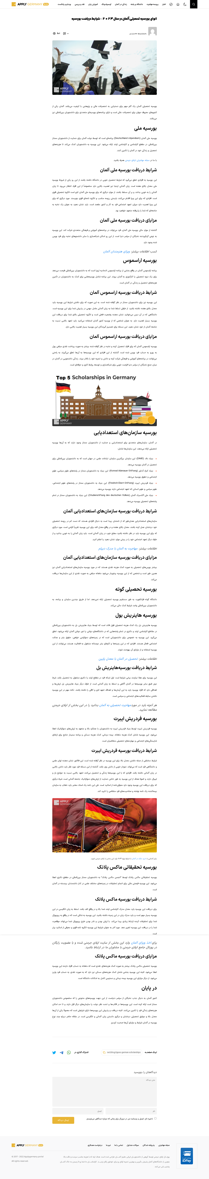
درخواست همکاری (95, 1145)
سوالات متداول (133, 1145)
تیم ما (108, 1145)
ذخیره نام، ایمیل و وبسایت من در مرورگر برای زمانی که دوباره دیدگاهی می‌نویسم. (119, 1118)
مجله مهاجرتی (164, 1145)
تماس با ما (118, 1145)
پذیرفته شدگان (149, 1145)
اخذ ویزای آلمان (141, 943)
